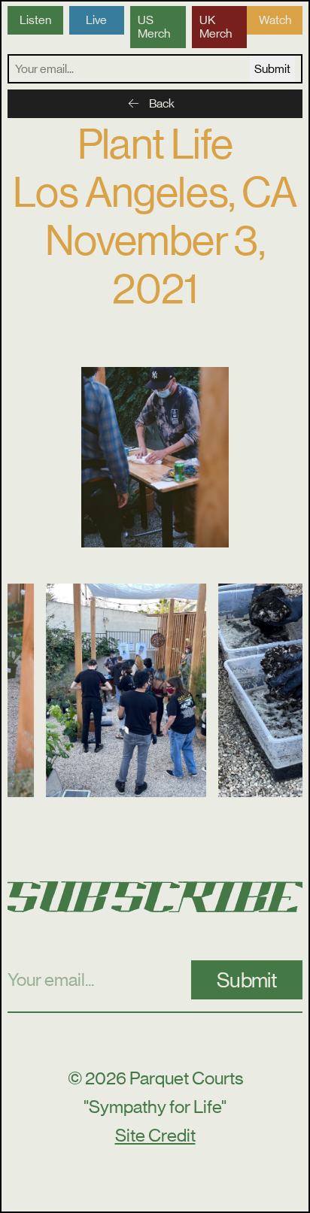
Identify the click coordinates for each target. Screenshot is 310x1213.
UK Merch (215, 27)
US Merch (154, 27)
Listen (35, 20)
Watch (275, 20)
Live (96, 20)
